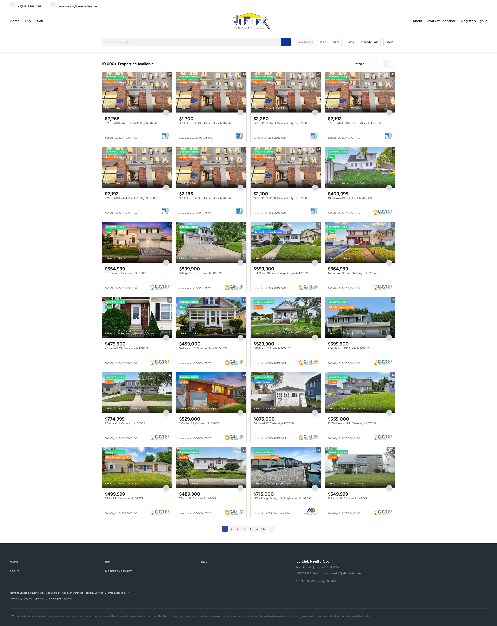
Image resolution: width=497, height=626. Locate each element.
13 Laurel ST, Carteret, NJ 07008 (348, 498)
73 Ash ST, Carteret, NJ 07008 (198, 498)
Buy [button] (28, 21)
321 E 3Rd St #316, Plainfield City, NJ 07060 (354, 123)
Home (14, 21)
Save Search (305, 42)
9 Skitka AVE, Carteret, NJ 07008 (125, 423)
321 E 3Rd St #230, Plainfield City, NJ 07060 (206, 198)
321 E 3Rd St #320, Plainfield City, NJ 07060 (280, 198)
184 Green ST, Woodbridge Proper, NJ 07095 (281, 273)
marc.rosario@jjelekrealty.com (342, 573)
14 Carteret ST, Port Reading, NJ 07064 (352, 273)
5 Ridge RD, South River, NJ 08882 (200, 273)
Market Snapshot (441, 21)
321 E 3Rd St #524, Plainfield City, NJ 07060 (206, 123)
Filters (389, 42)
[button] (286, 42)
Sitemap (109, 592)
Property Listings (94, 592)
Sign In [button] (481, 21)
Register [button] (468, 21)
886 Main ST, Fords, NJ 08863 (272, 348)
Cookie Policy (53, 592)
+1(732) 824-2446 (307, 573)
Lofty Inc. (27, 598)
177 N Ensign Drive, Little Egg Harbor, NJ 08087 (283, 498)
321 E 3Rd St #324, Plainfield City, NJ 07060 (131, 198)
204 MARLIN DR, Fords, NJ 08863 (349, 348)
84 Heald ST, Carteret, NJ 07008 (274, 423)
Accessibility (122, 592)
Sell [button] (40, 21)
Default (359, 64)
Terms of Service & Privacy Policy (27, 592)
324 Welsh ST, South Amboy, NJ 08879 (203, 348)
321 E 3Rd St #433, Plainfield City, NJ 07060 (280, 123)
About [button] (417, 21)
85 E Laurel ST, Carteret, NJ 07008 (126, 273)
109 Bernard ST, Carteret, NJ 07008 (350, 198)
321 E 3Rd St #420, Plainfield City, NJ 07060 (131, 123)
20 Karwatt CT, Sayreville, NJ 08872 (127, 348)
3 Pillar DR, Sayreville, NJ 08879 (124, 498)
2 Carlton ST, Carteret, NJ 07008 (199, 423)
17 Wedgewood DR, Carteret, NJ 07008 (352, 423)
